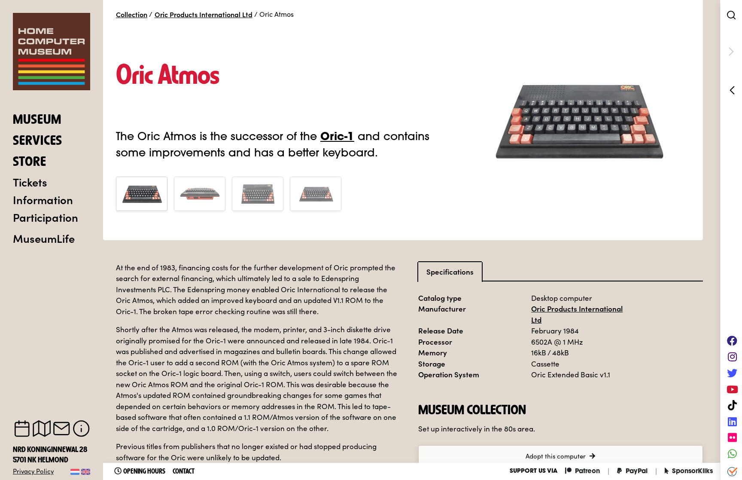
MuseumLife (44, 238)
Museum (37, 120)
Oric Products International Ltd (203, 14)
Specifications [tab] (450, 271)
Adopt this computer (556, 456)
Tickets (30, 182)
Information (43, 199)
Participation (45, 217)
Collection (131, 14)
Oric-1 (337, 137)
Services (37, 141)
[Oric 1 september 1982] (731, 90)
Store (29, 162)
